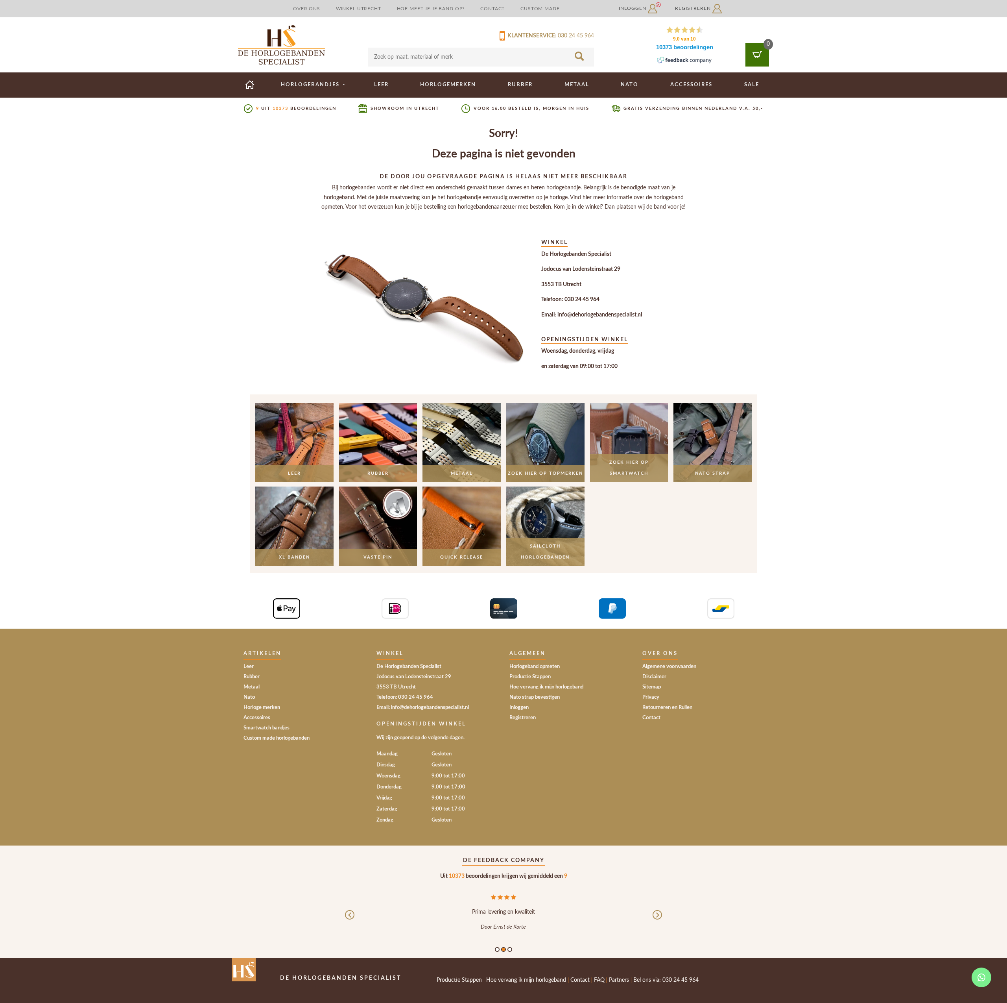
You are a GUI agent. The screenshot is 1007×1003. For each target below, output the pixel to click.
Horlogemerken (448, 84)
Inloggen (633, 8)
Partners (619, 980)
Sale (751, 84)
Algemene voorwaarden (669, 666)
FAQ (599, 980)
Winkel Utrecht (358, 8)
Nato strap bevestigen (534, 697)
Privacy (650, 697)
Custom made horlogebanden (276, 738)
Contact (492, 8)
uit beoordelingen (296, 108)
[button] (350, 921)
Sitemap (651, 687)
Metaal (576, 84)
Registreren (693, 8)
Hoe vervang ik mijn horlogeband (546, 687)
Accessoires (691, 84)
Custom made (539, 8)
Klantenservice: (531, 36)
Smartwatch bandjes (266, 728)
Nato (629, 84)
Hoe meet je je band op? (431, 8)
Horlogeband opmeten (534, 666)
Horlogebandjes (311, 84)
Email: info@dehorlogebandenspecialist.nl (591, 315)
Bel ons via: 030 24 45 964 (666, 980)
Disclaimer (654, 676)
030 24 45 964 (576, 36)
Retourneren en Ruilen (667, 707)
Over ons (306, 8)
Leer (381, 84)
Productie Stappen (530, 676)
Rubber (520, 84)
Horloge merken (261, 707)
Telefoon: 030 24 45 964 (570, 299)
